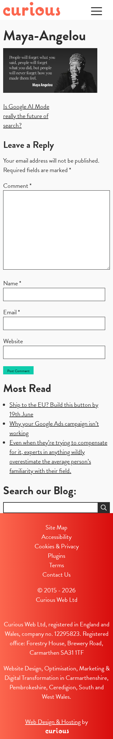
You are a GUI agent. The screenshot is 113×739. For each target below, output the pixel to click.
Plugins (56, 555)
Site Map (56, 527)
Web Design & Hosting (53, 721)
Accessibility (56, 536)
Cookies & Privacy (57, 546)
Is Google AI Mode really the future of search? (26, 116)
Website (13, 341)
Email (11, 312)
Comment (17, 185)
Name (12, 283)
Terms (56, 565)
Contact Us (56, 574)
